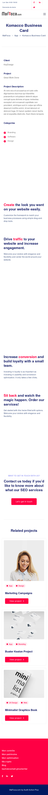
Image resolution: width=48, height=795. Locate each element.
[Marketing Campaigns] (24, 568)
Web (25, 703)
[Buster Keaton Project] (24, 625)
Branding (22, 644)
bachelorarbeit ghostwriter (14, 769)
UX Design (13, 703)
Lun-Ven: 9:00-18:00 (9, 2)
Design (21, 586)
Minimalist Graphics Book (21, 710)
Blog (4, 765)
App (10, 586)
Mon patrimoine (9, 754)
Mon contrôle (8, 750)
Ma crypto (6, 761)
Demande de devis (9, 7)
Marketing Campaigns (18, 593)
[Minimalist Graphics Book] (24, 684)
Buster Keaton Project (18, 651)
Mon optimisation (10, 758)
